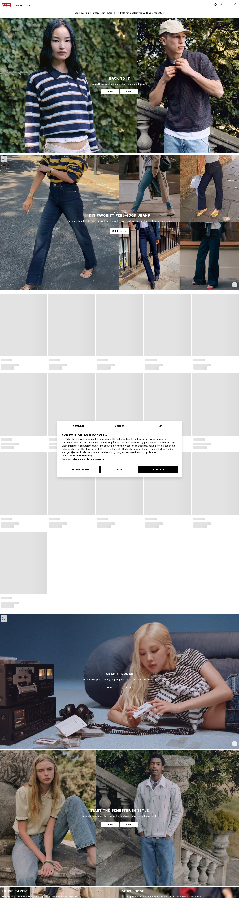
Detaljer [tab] (119, 425)
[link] (222, 4)
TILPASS (118, 469)
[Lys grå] (50, 359)
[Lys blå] (55, 359)
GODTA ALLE (158, 469)
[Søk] (215, 4)
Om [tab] (160, 425)
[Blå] (98, 359)
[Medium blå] (208, 359)
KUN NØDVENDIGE (80, 469)
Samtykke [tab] (78, 425)
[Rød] (147, 359)
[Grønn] (160, 359)
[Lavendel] (103, 359)
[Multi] (151, 359)
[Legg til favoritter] (44, 296)
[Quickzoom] (44, 353)
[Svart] (6, 359)
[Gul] (107, 359)
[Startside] (7, 5)
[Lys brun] (2, 359)
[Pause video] (234, 284)
